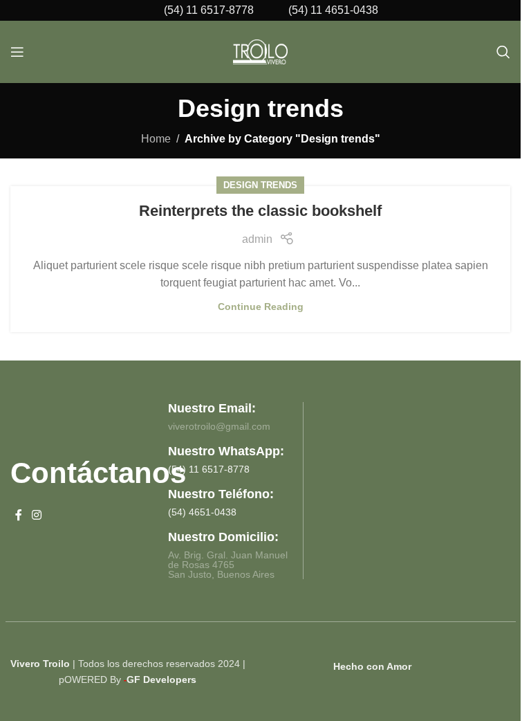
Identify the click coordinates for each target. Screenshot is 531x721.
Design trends (260, 185)
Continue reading (261, 306)
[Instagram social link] (36, 516)
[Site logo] (260, 51)
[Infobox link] (216, 459)
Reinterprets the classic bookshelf (260, 210)
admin (257, 239)
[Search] (503, 52)
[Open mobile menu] (17, 52)
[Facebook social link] (18, 516)
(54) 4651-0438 (202, 512)
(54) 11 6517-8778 (209, 10)
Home (156, 139)
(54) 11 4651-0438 (333, 10)
